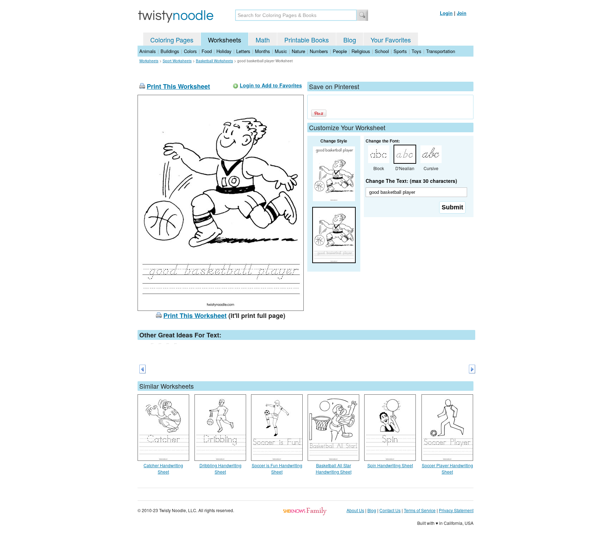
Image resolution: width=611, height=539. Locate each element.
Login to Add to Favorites (271, 85)
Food (207, 51)
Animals (147, 51)
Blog (349, 39)
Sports (400, 51)
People (340, 51)
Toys (416, 51)
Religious (360, 51)
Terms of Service (420, 510)
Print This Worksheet (178, 86)
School (382, 51)
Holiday (224, 51)
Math (263, 39)
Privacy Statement (456, 510)
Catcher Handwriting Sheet (163, 468)
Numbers (319, 51)
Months (262, 51)
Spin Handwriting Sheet (390, 465)
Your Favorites (391, 39)
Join (461, 13)
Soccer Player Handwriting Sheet (447, 468)
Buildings (170, 51)
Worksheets (224, 39)
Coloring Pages (171, 39)
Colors (190, 51)
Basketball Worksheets (214, 60)
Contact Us (390, 510)
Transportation (440, 51)
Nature (298, 51)
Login (446, 13)
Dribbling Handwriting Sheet (220, 468)
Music (281, 51)
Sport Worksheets (177, 60)
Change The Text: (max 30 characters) (411, 180)
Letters (243, 51)
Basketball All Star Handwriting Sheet (333, 468)
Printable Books (306, 39)
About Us (355, 510)
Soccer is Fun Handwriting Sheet (277, 468)
